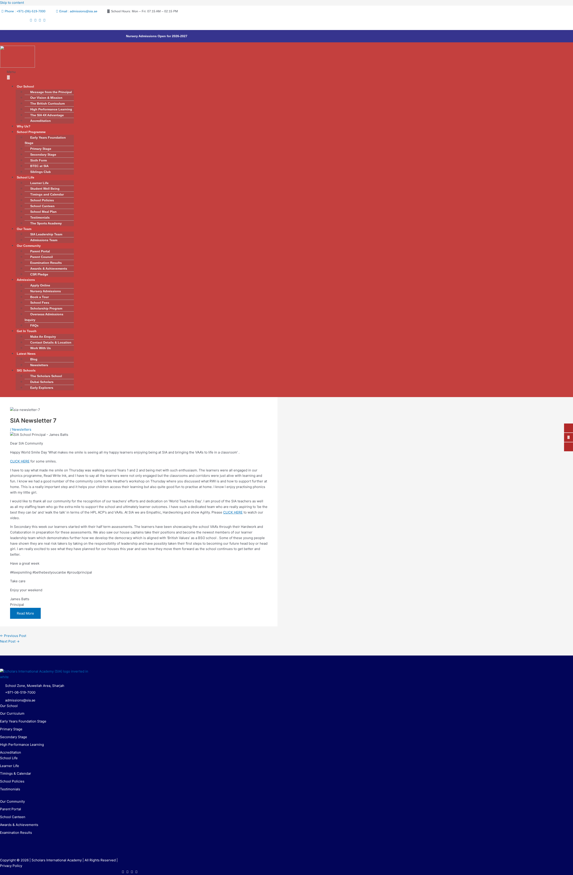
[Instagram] (35, 20)
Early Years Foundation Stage (45, 140)
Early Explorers (41, 387)
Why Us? (23, 126)
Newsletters (39, 365)
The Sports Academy (46, 223)
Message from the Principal (51, 92)
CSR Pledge (39, 274)
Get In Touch (26, 331)
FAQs (34, 325)
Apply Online (40, 285)
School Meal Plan (43, 211)
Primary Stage (40, 148)
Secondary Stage (43, 154)
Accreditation (40, 121)
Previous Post (13, 636)
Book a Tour (39, 297)
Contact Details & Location (50, 342)
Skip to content (12, 2)
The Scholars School (46, 376)
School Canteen (42, 206)
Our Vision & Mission (46, 97)
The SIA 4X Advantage (47, 115)
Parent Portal (40, 251)
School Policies (42, 200)
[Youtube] (40, 20)
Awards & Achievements (48, 268)
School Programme (31, 132)
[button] (218, 74)
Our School (25, 86)
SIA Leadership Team (46, 234)
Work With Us (40, 348)
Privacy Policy (11, 866)
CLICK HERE (20, 461)
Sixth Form (38, 160)
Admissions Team (43, 240)
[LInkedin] (44, 20)
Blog (33, 359)
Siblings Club (40, 172)
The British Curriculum (47, 103)
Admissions (26, 280)
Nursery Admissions (45, 291)
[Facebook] (31, 20)
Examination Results (46, 262)
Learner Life (39, 183)
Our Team (24, 229)
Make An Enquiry (43, 336)
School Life (25, 177)
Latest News (26, 353)
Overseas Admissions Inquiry (44, 317)
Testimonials (40, 217)
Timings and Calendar (47, 194)
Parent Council (41, 257)
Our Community (29, 245)
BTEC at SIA (39, 166)
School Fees (39, 302)
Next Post (9, 641)
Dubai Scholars (41, 382)
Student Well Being (45, 188)
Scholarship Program (46, 308)
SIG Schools (26, 370)
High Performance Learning (51, 109)
